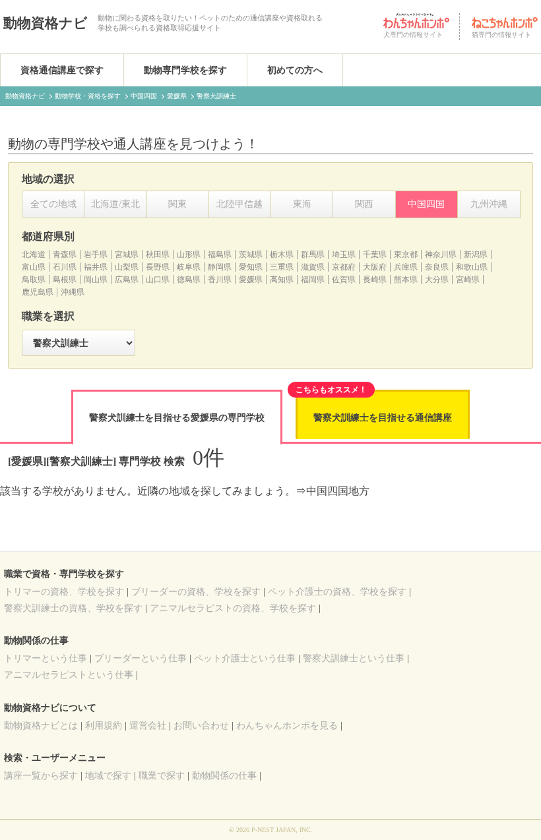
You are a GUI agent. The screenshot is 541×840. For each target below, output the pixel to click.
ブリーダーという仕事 (140, 658)
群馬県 (313, 254)
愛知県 (251, 267)
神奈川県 (441, 254)
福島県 (220, 254)
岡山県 (96, 279)
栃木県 (282, 254)
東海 (302, 204)
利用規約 (103, 726)
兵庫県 (406, 267)
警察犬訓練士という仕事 (353, 658)
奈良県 (437, 267)
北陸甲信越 (239, 204)
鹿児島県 (37, 292)
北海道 (34, 254)
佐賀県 (344, 279)
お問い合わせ (201, 726)
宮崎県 (468, 279)
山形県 (189, 254)
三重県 (282, 267)
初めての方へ (295, 70)
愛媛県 (251, 279)
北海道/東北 (115, 204)
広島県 (127, 279)
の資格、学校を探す (64, 592)
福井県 (96, 267)
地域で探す (108, 776)
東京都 (406, 254)
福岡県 (313, 279)
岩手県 (96, 254)
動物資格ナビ (45, 23)
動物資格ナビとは (41, 726)
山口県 (158, 279)
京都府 (344, 267)
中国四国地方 (337, 490)
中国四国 (426, 204)
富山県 (34, 267)
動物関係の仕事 (224, 776)
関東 (177, 204)
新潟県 (476, 254)
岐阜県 (189, 267)
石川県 (65, 267)
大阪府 (375, 267)
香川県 (220, 279)
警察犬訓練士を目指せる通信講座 (382, 418)
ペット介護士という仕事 (245, 658)
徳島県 (189, 279)
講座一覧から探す (41, 776)
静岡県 (220, 267)
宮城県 (127, 254)
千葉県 (375, 254)
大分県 (437, 279)
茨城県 (251, 254)
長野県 (158, 267)
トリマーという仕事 (45, 658)
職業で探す (162, 776)
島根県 (65, 279)
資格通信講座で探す (62, 70)
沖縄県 (72, 292)
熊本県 (406, 279)
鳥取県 (34, 279)
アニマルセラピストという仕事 (68, 675)
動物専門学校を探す (185, 70)
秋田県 (158, 254)
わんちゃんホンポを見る (287, 726)
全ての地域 (53, 204)
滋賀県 (313, 267)
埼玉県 (344, 254)
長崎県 (375, 279)
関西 (364, 204)
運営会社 (147, 726)
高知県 (282, 279)
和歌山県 (472, 267)
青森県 (65, 254)
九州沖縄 (488, 204)
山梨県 (127, 267)
